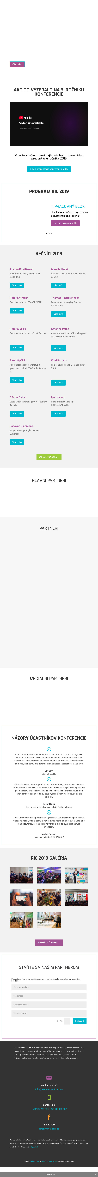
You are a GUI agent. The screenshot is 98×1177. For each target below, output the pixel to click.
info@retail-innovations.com (49, 1089)
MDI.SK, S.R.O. (35, 1161)
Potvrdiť (79, 1021)
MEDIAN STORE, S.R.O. (49, 1161)
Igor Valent (58, 397)
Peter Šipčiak (18, 360)
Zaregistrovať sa (48, 457)
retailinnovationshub (49, 1128)
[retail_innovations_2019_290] (21, 905)
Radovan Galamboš (21, 426)
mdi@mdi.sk (33, 1147)
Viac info (17, 285)
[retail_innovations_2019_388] (49, 882)
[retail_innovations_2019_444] (49, 927)
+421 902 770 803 (40, 1109)
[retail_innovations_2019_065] (21, 927)
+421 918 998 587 (58, 1109)
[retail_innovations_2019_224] (49, 905)
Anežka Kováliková (21, 269)
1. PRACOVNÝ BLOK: (68, 206)
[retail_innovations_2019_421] (21, 882)
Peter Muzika (18, 329)
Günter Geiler (18, 397)
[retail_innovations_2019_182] (76, 905)
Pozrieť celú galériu (48, 942)
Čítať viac (17, 64)
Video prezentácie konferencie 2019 (49, 169)
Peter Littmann (19, 298)
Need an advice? (49, 1085)
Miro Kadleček (59, 269)
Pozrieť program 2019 (65, 223)
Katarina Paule (60, 329)
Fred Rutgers (59, 360)
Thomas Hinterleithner (65, 298)
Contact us (49, 1104)
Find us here (49, 1124)
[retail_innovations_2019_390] (76, 882)
